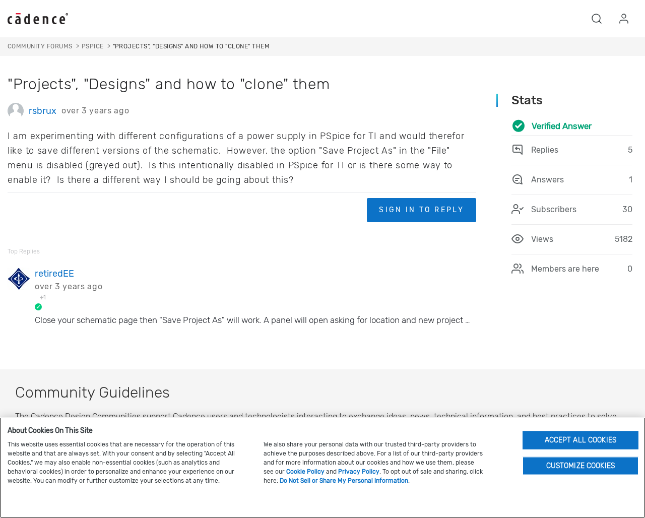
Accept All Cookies (581, 439)
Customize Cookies (580, 465)
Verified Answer (562, 126)
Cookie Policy (305, 471)
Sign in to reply (421, 210)
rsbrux (42, 110)
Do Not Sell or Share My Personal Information (344, 480)
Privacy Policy (358, 471)
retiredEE (54, 273)
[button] (596, 18)
